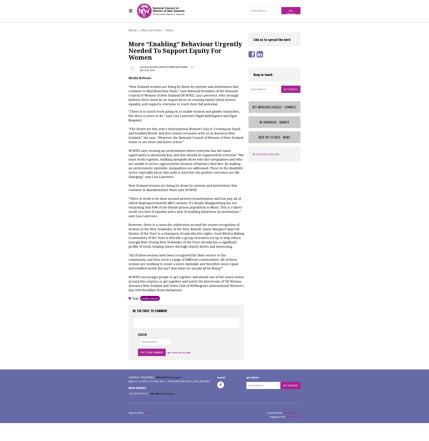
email (147, 412)
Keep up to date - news (274, 137)
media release (150, 298)
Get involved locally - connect (274, 107)
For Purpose (293, 416)
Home (133, 30)
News (169, 30)
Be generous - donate (274, 122)
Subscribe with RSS (267, 154)
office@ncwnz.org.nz (168, 377)
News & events (151, 30)
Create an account (181, 352)
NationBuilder (291, 412)
